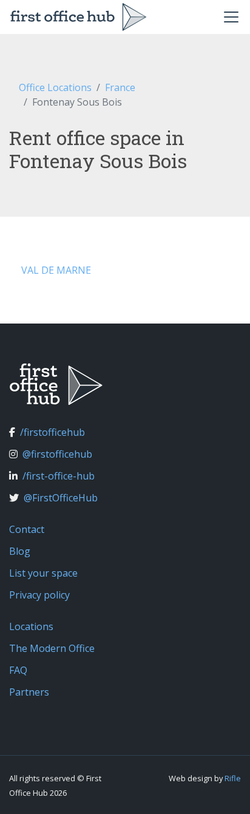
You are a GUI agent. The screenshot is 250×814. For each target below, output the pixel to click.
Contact (26, 529)
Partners (29, 692)
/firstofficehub (52, 432)
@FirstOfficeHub (61, 497)
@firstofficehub (57, 454)
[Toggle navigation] (231, 17)
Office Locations (55, 87)
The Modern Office (52, 648)
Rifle (233, 778)
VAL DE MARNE (56, 270)
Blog (19, 551)
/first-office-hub (58, 476)
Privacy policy (39, 595)
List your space (43, 573)
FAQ (18, 670)
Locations (31, 626)
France (120, 87)
